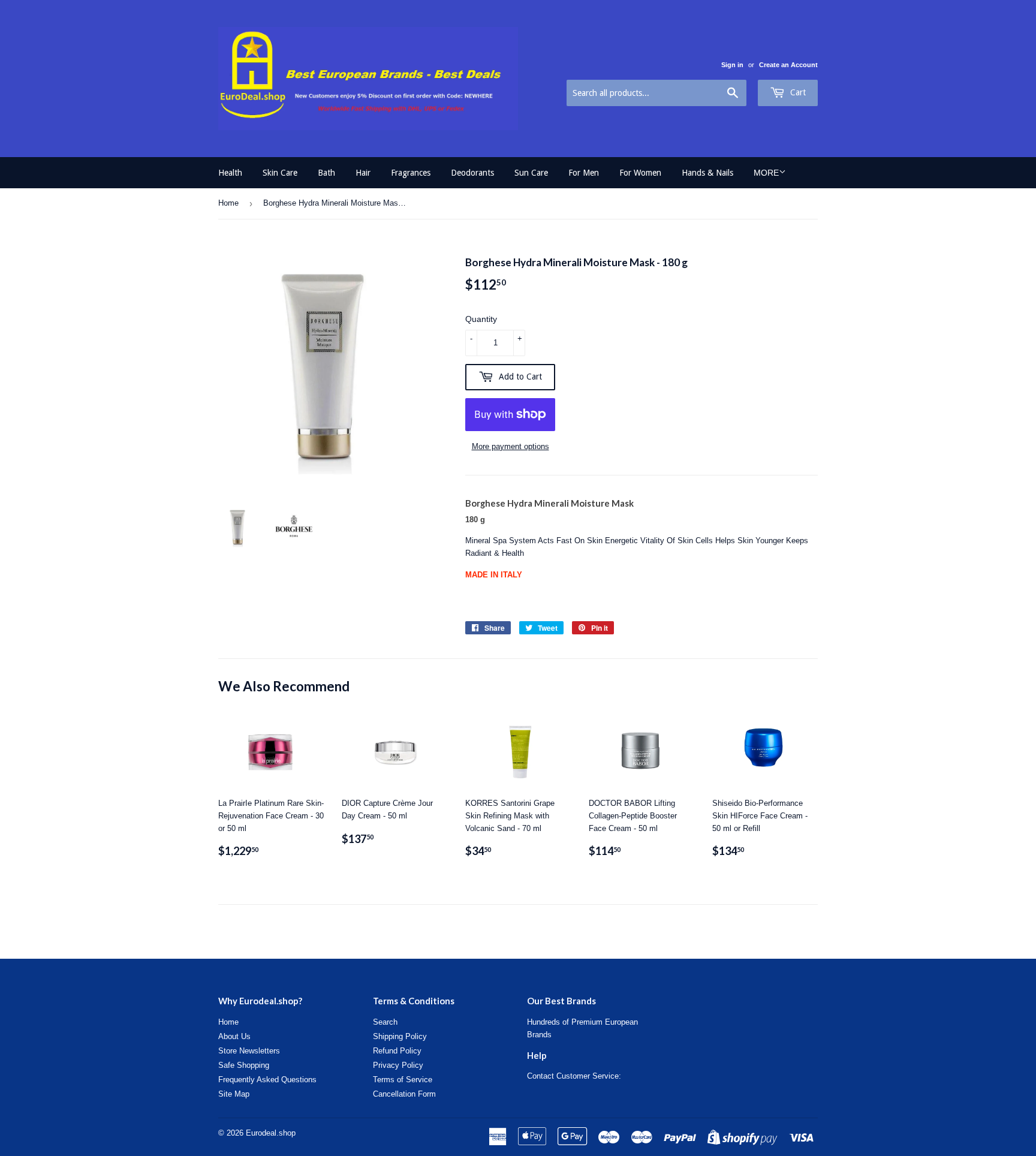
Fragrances (410, 172)
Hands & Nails (707, 172)
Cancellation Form (404, 1093)
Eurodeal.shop (271, 1132)
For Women (640, 172)
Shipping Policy (400, 1036)
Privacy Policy (398, 1065)
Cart (797, 92)
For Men (583, 172)
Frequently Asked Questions (267, 1079)
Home (228, 202)
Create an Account (788, 64)
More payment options (510, 446)
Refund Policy (397, 1050)
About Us (234, 1036)
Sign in (732, 64)
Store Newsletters (249, 1050)
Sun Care (531, 172)
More (766, 172)
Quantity (481, 319)
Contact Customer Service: (574, 1075)
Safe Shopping (243, 1065)
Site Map (233, 1093)
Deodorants (472, 172)
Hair (363, 172)
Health (230, 172)
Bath (326, 172)
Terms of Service (402, 1079)
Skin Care (280, 172)
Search (385, 1021)
